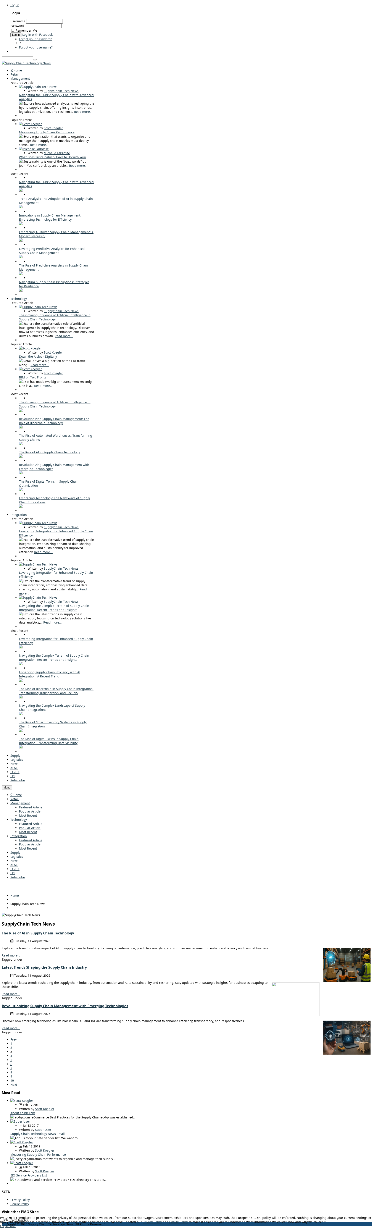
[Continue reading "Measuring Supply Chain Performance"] (21, 136)
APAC (14, 865)
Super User (43, 1130)
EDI (12, 873)
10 (12, 1080)
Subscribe (17, 877)
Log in (14, 5)
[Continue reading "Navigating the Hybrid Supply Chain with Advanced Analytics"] (21, 103)
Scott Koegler (53, 128)
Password (17, 26)
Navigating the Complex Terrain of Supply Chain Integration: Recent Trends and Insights (54, 608)
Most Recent (28, 815)
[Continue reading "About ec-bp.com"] (12, 1117)
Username (17, 21)
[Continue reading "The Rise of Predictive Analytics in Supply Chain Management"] (21, 274)
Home (17, 795)
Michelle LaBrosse (57, 153)
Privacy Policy (20, 1200)
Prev (13, 1039)
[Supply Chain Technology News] (26, 63)
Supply (15, 852)
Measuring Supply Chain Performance (46, 132)
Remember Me (26, 30)
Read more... (83, 112)
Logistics (16, 857)
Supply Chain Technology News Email (37, 1134)
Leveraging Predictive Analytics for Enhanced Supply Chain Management (52, 251)
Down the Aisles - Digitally (38, 356)
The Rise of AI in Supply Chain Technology (49, 452)
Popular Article (29, 811)
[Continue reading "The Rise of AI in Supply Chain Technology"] (21, 456)
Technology (18, 820)
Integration (18, 836)
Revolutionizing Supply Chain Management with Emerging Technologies (65, 1005)
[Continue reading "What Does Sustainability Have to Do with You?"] (21, 161)
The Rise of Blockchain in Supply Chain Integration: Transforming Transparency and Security (56, 691)
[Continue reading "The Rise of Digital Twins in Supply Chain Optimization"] (21, 490)
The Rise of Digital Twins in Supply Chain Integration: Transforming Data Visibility (49, 741)
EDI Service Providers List (28, 1175)
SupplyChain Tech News (61, 91)
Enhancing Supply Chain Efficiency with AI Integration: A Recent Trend (49, 674)
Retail (14, 799)
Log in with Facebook (37, 34)
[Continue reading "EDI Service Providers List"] (12, 1180)
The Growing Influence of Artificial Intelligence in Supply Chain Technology (54, 317)
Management (20, 803)
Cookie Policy (19, 1204)
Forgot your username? (36, 47)
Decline (10, 1226)
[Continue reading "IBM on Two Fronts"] (21, 382)
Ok (2, 1226)
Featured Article (30, 807)
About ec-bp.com (22, 1113)
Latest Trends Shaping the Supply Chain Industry (44, 967)
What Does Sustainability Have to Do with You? (52, 157)
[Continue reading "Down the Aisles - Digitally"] (21, 361)
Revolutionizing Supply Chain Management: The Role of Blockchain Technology (54, 421)
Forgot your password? (35, 39)
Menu (6, 787)
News (14, 861)
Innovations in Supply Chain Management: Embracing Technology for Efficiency (50, 217)
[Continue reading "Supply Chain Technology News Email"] (12, 1138)
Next (13, 1085)
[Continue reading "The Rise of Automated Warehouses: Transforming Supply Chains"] (21, 444)
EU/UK (14, 869)
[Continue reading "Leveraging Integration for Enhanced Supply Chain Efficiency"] (21, 540)
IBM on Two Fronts (32, 377)
